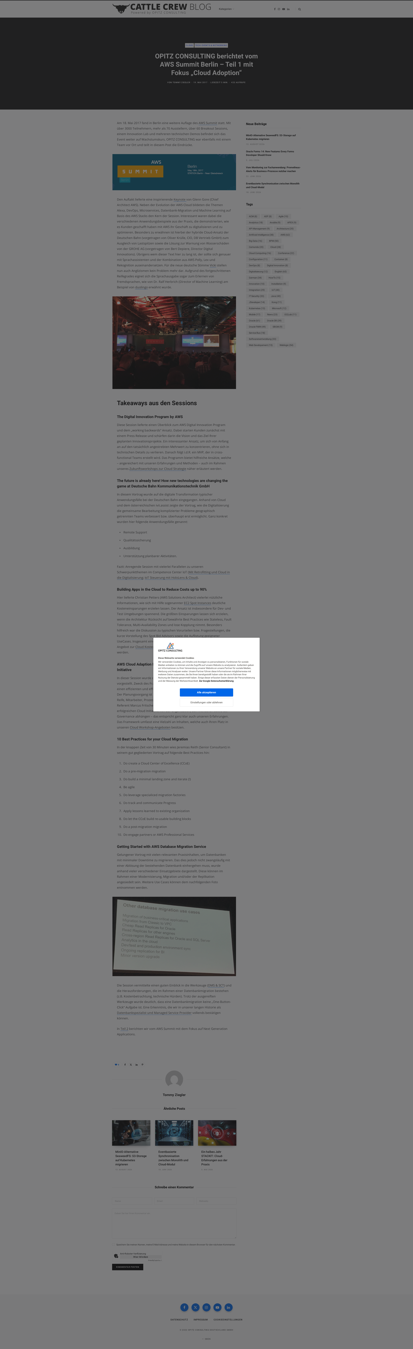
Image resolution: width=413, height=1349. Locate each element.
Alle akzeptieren (206, 692)
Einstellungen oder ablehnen (207, 702)
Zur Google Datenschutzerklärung (216, 680)
